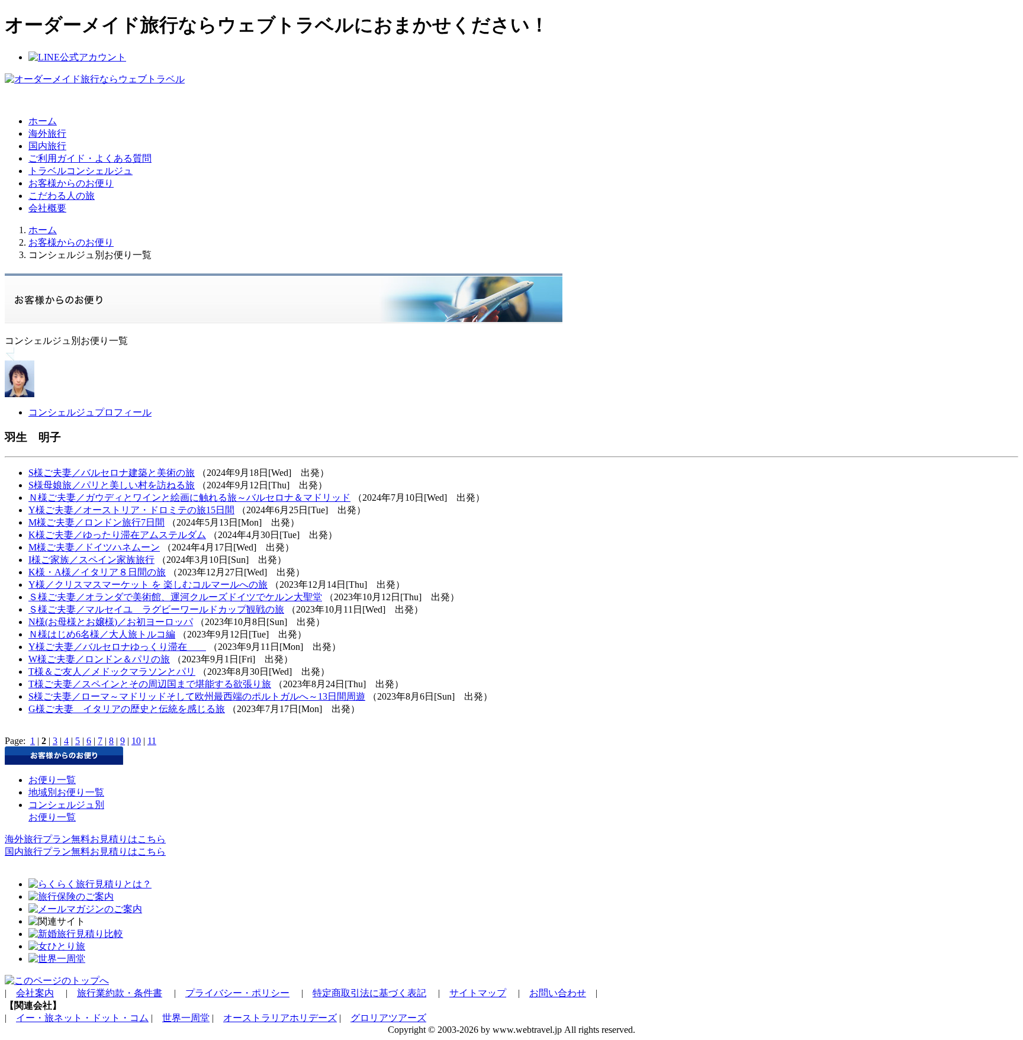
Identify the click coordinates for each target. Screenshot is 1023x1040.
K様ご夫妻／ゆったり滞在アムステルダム (117, 535)
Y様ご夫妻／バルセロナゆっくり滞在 (117, 647)
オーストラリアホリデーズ (280, 1018)
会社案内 (35, 993)
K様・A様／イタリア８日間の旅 (97, 572)
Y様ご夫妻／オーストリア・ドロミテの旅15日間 (131, 510)
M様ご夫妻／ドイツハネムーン (94, 547)
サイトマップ (477, 993)
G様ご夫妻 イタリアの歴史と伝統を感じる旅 (126, 709)
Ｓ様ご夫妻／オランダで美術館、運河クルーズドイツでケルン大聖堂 (175, 597)
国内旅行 (47, 146)
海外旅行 (47, 133)
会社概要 (47, 208)
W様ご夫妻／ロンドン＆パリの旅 (99, 659)
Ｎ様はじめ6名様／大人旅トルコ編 (101, 634)
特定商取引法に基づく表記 (369, 993)
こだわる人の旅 (61, 196)
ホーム (42, 121)
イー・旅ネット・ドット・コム (82, 1018)
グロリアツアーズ (388, 1018)
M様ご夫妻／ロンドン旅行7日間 (96, 522)
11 (151, 741)
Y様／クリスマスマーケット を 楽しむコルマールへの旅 (148, 584)
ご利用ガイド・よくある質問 (90, 158)
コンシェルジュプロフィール (90, 412)
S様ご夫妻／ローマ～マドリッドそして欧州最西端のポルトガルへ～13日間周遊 (196, 696)
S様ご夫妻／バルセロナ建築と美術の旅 (111, 473)
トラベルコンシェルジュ (80, 171)
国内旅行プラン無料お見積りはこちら (85, 851)
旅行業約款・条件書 (119, 993)
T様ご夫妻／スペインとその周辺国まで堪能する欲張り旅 (149, 684)
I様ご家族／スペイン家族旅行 (91, 560)
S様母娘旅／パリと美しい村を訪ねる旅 (111, 485)
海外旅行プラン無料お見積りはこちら (85, 839)
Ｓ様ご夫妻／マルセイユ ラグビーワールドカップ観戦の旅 (156, 609)
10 (136, 741)
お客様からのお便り (71, 183)
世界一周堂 (186, 1018)
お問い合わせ (557, 993)
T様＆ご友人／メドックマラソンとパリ (111, 671)
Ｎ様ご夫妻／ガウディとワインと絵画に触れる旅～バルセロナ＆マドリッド (189, 497)
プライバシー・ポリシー (237, 993)
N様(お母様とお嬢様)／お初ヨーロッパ (110, 622)
